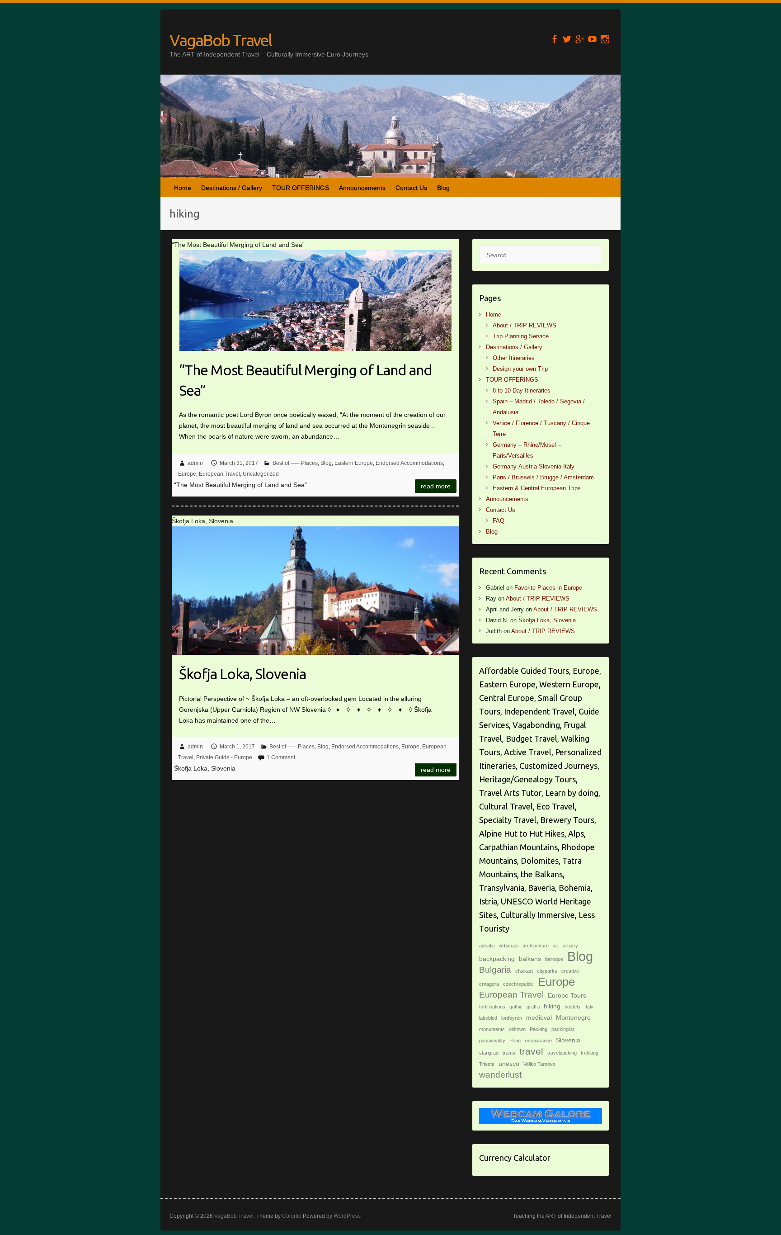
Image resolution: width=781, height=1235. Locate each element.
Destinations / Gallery (231, 187)
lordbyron (511, 1018)
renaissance (538, 1040)
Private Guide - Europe (224, 757)
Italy (588, 1006)
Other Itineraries (514, 358)
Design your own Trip (520, 368)
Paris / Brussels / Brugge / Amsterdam (543, 477)
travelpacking (562, 1052)
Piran (515, 1040)
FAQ (498, 520)
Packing (538, 1029)
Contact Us (411, 187)
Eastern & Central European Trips (537, 488)
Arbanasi (508, 945)
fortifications (492, 1006)
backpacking (497, 958)
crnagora (489, 984)
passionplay (492, 1040)
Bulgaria (495, 970)
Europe (187, 474)
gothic (515, 1006)
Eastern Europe (353, 463)
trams (509, 1052)
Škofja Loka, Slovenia (242, 674)
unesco (509, 1063)
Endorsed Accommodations (409, 463)
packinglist (562, 1029)
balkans (530, 958)
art (556, 945)
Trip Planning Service (521, 336)
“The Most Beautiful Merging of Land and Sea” (305, 380)
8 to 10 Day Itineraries (521, 390)
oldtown (517, 1029)
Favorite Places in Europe (548, 587)
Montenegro (573, 1017)
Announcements (362, 187)
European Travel (219, 474)
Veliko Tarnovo (539, 1064)
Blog (443, 187)
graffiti (533, 1006)
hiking (552, 1006)
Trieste (486, 1064)
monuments (492, 1029)
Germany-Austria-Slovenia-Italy (533, 466)
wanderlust (500, 1074)
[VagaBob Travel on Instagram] (605, 39)
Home (182, 187)
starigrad (489, 1052)
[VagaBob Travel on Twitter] (567, 39)
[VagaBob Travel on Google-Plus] (580, 39)
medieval (539, 1017)
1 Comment (281, 757)
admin (195, 463)
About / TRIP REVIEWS (524, 325)
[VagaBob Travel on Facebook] (554, 39)
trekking (589, 1052)
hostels (572, 1006)
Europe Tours (567, 995)
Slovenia (568, 1040)
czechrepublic (518, 984)
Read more (436, 486)
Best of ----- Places (295, 463)
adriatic (487, 945)
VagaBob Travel (220, 40)
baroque (554, 959)
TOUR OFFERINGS (300, 187)
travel (531, 1051)
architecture (535, 945)
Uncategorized (261, 474)
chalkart (524, 971)
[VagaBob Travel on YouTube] (592, 39)
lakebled (488, 1018)
